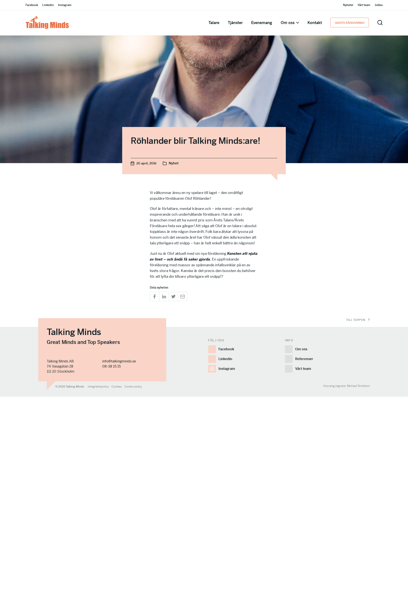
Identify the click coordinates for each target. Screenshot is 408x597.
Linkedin (48, 5)
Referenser (304, 359)
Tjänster (235, 22)
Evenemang (261, 22)
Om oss (288, 22)
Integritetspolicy (98, 386)
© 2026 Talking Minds (69, 386)
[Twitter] (173, 296)
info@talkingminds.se (119, 361)
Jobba (378, 5)
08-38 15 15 (111, 366)
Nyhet (173, 163)
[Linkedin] (164, 296)
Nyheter (348, 5)
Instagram (64, 5)
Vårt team (364, 5)
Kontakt (314, 22)
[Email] (182, 296)
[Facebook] (154, 296)
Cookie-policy (133, 386)
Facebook (32, 5)
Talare (213, 22)
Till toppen (356, 320)
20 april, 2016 (146, 163)
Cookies (116, 386)
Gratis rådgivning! (349, 23)
